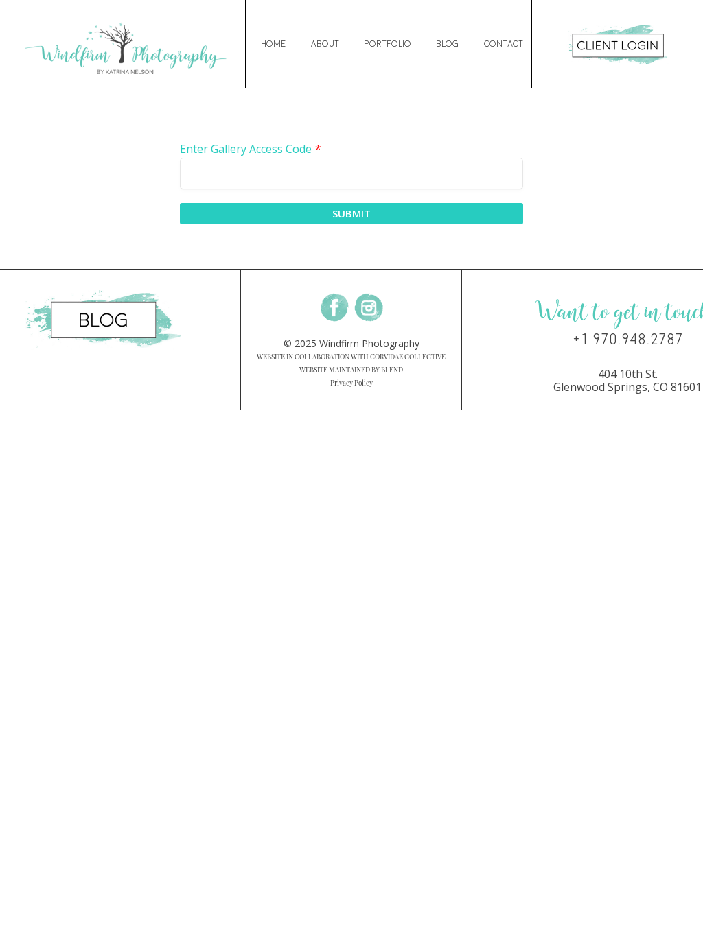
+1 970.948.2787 (628, 339)
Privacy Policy (351, 383)
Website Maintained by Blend (351, 370)
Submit (351, 213)
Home (273, 44)
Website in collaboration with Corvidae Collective (351, 356)
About (325, 44)
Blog (448, 44)
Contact (503, 44)
